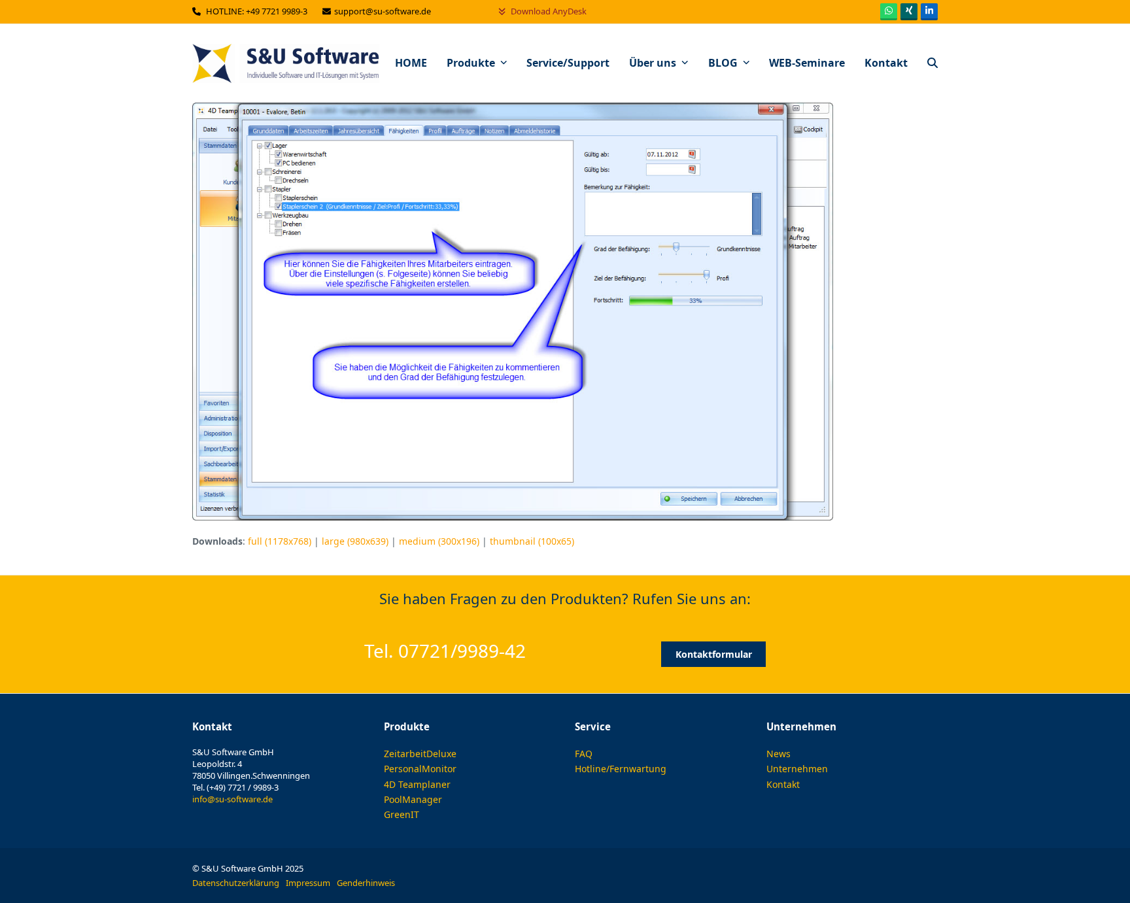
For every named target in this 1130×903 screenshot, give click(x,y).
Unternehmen (797, 768)
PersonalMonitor (420, 768)
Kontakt (783, 784)
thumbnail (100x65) (532, 541)
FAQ (583, 753)
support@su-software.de (383, 11)
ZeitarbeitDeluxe (420, 753)
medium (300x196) (439, 541)
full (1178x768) (279, 541)
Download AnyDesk (548, 11)
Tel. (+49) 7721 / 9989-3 (235, 787)
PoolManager (413, 799)
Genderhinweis (366, 883)
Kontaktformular (714, 654)
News (778, 753)
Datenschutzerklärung (235, 883)
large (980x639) (355, 541)
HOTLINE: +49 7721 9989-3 (257, 11)
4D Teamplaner (417, 784)
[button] (932, 63)
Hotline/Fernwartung (620, 768)
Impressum (308, 883)
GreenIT (401, 814)
